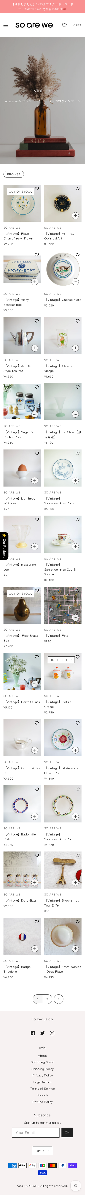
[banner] (34, 24)
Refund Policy (42, 1101)
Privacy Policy (42, 1075)
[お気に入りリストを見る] (64, 24)
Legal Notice (42, 1081)
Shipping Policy (42, 1068)
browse (13, 174)
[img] (33, 1033)
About (42, 1055)
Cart (77, 25)
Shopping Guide (42, 1062)
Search (42, 1095)
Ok (67, 1132)
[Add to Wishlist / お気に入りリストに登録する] (37, 188)
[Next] (58, 999)
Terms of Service (42, 1088)
